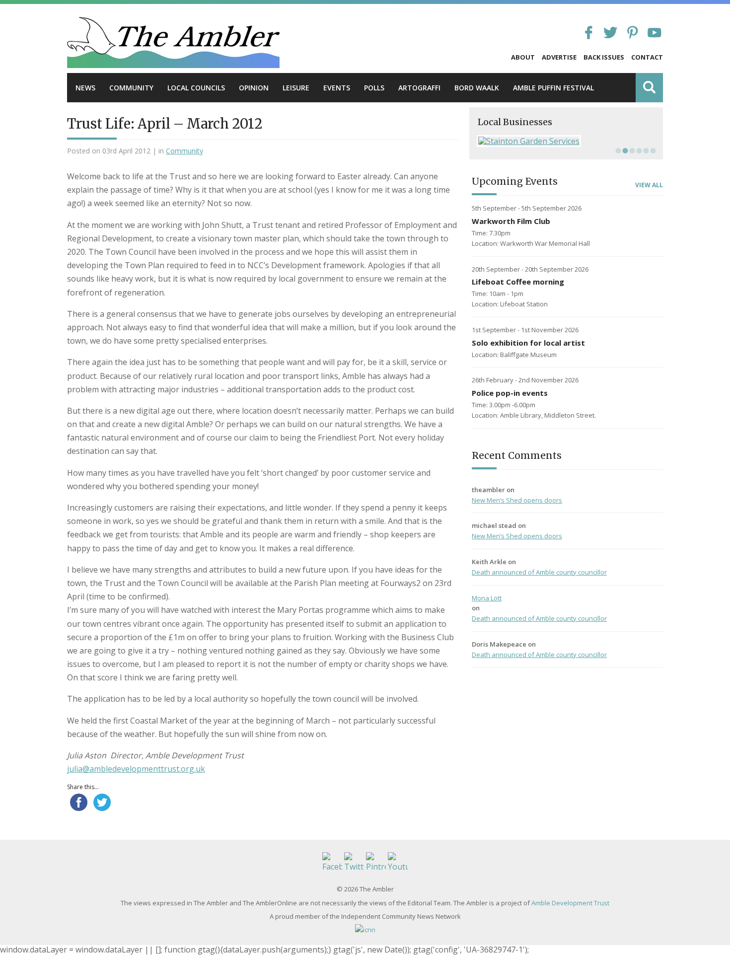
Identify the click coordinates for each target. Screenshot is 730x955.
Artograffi (419, 87)
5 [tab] (645, 150)
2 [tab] (624, 150)
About (523, 57)
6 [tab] (652, 150)
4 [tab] (638, 150)
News (85, 87)
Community (131, 87)
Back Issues (604, 57)
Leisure (296, 87)
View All (649, 185)
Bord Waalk (476, 87)
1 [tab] (617, 150)
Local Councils (196, 87)
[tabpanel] (566, 141)
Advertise (559, 57)
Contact (647, 57)
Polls (374, 87)
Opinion (254, 87)
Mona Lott (487, 597)
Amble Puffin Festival (553, 87)
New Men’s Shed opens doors (517, 500)
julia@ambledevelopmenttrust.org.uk (136, 768)
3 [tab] (631, 150)
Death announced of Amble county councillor (539, 572)
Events (336, 87)
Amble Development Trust (570, 902)
